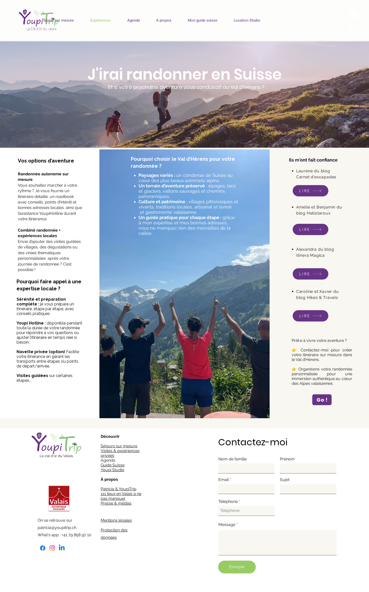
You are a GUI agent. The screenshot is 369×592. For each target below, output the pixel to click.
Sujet (284, 480)
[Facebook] (42, 548)
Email (223, 480)
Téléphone (228, 502)
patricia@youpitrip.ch (57, 527)
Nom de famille (232, 459)
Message (226, 525)
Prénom (287, 459)
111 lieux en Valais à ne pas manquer (121, 496)
